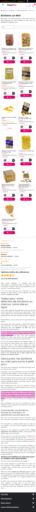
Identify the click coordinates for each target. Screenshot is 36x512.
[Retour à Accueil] (1, 11)
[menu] (30, 5)
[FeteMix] (12, 5)
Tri (3, 27)
